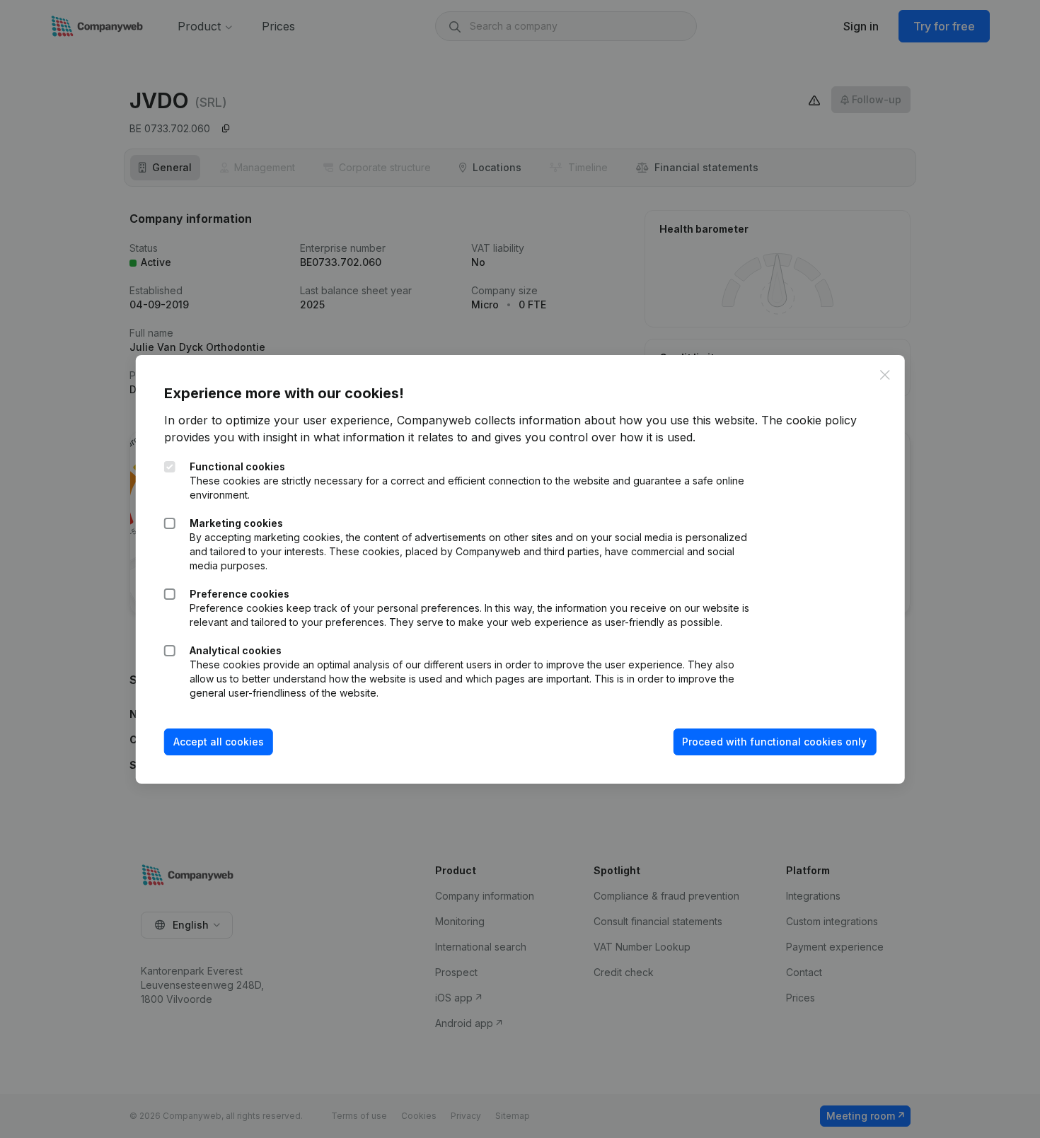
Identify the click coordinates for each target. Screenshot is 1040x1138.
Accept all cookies (218, 742)
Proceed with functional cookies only (774, 742)
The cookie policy (809, 420)
